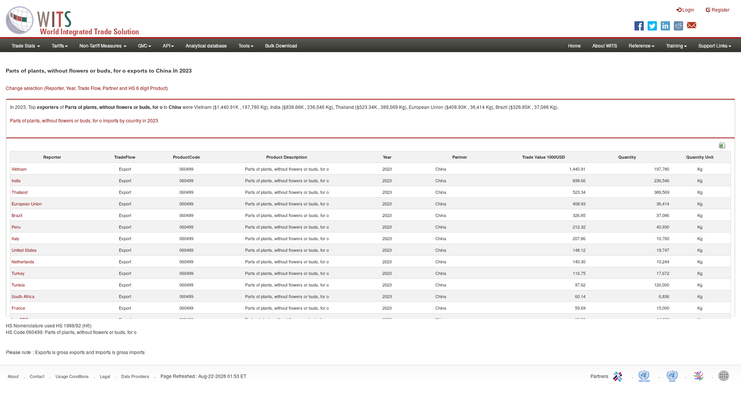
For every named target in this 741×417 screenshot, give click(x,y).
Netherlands (23, 261)
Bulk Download (281, 45)
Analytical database (206, 45)
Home (574, 45)
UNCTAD (645, 375)
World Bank (725, 375)
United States (24, 250)
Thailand (19, 192)
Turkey (18, 273)
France (18, 308)
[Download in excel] (722, 144)
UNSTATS (672, 375)
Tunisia (18, 284)
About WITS (604, 45)
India (16, 180)
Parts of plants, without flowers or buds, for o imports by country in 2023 (84, 120)
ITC (619, 375)
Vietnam (19, 169)
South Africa (23, 296)
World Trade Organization (699, 375)
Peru (16, 227)
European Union (27, 203)
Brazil (17, 215)
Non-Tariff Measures (101, 45)
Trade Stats (24, 45)
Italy (15, 238)
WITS (77, 19)
